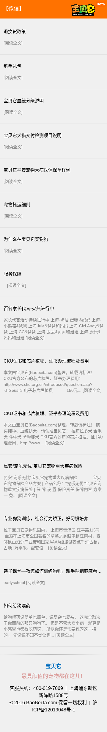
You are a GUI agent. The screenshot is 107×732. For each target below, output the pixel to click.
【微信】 (13, 9)
